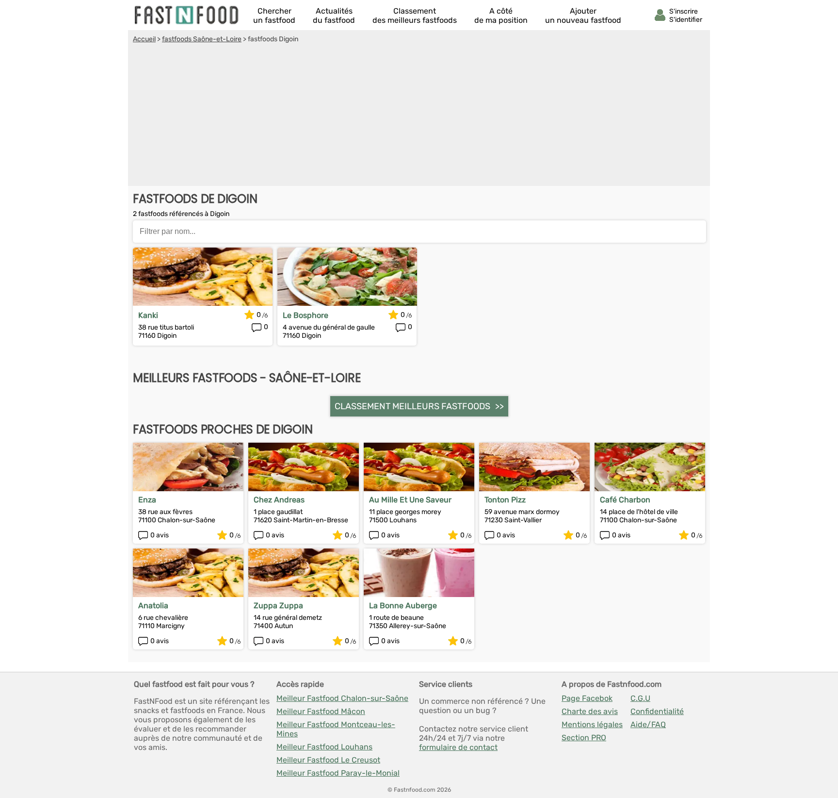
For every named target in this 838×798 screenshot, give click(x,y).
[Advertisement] (419, 116)
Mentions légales (592, 724)
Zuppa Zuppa (278, 605)
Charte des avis (590, 711)
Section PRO (584, 737)
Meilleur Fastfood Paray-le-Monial (338, 773)
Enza (147, 499)
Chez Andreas (279, 499)
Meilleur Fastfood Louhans (324, 746)
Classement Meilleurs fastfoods (412, 406)
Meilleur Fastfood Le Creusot (328, 760)
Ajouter (583, 15)
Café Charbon (625, 499)
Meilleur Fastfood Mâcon (320, 711)
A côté (501, 15)
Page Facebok (587, 698)
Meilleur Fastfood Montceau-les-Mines (335, 729)
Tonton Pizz (505, 499)
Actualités (334, 15)
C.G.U (640, 698)
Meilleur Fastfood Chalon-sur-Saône (342, 698)
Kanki (148, 315)
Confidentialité (657, 711)
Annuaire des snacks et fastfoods (187, 15)
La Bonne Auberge (403, 605)
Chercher (274, 15)
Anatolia (153, 605)
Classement (414, 15)
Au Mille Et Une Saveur (410, 499)
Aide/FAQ (648, 724)
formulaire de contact (458, 747)
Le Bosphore (305, 315)
